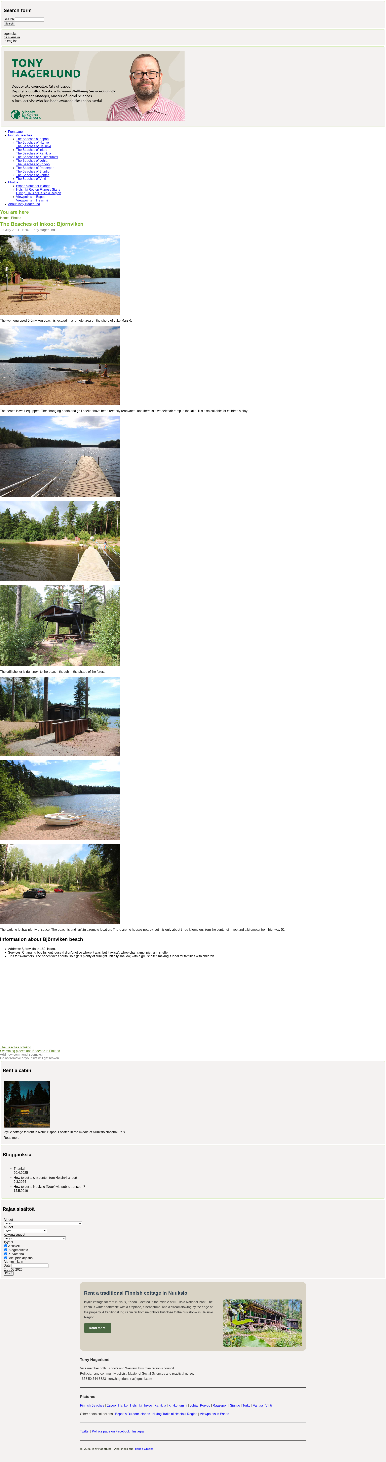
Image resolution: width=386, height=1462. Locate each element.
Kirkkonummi (177, 1405)
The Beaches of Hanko (32, 142)
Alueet (8, 1227)
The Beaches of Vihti (31, 178)
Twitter (84, 1431)
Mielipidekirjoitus (20, 1258)
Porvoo (205, 1405)
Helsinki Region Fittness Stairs (38, 189)
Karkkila (160, 1405)
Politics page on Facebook (111, 1431)
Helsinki (136, 1405)
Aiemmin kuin (13, 1261)
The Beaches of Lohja (31, 160)
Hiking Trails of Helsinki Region (38, 193)
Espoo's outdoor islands (33, 186)
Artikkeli (14, 1246)
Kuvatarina (16, 1254)
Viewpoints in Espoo (30, 196)
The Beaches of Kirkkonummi (37, 157)
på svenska (12, 37)
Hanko (123, 1405)
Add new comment (13, 1054)
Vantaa (258, 1405)
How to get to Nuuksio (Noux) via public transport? (49, 1186)
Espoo (111, 1405)
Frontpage (15, 131)
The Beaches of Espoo (32, 139)
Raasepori (220, 1405)
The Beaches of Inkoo (31, 149)
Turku (246, 1405)
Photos (13, 182)
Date (7, 1265)
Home (4, 218)
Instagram (139, 1431)
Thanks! (19, 1168)
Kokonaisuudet (14, 1234)
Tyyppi (8, 1242)
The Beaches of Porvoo (33, 164)
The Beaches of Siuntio (32, 171)
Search (9, 19)
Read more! (12, 1137)
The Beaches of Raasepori (35, 168)
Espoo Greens (144, 1448)
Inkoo (148, 1405)
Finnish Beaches (20, 135)
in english (10, 41)
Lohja (194, 1405)
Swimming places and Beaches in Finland (30, 1051)
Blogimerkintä (18, 1250)
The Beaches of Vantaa (32, 175)
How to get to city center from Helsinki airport (45, 1177)
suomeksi (10, 33)
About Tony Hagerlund (24, 204)
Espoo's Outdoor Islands (132, 1414)
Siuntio (235, 1405)
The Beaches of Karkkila (33, 153)
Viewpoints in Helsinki (32, 200)
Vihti (268, 1405)
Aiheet (8, 1219)
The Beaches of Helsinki (33, 146)
